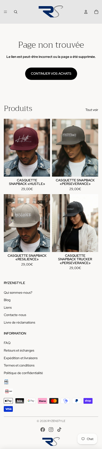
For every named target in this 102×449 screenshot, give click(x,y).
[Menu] (5, 11)
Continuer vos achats (51, 73)
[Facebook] (43, 429)
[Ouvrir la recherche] (15, 12)
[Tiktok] (59, 429)
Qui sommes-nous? (18, 292)
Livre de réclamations (19, 322)
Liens (8, 307)
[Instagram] (51, 429)
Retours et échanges (19, 350)
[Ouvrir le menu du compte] (86, 12)
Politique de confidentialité (23, 373)
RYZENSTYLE (56, 421)
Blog (7, 300)
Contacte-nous (15, 315)
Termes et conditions (19, 365)
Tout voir (91, 110)
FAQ (7, 343)
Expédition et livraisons (20, 358)
